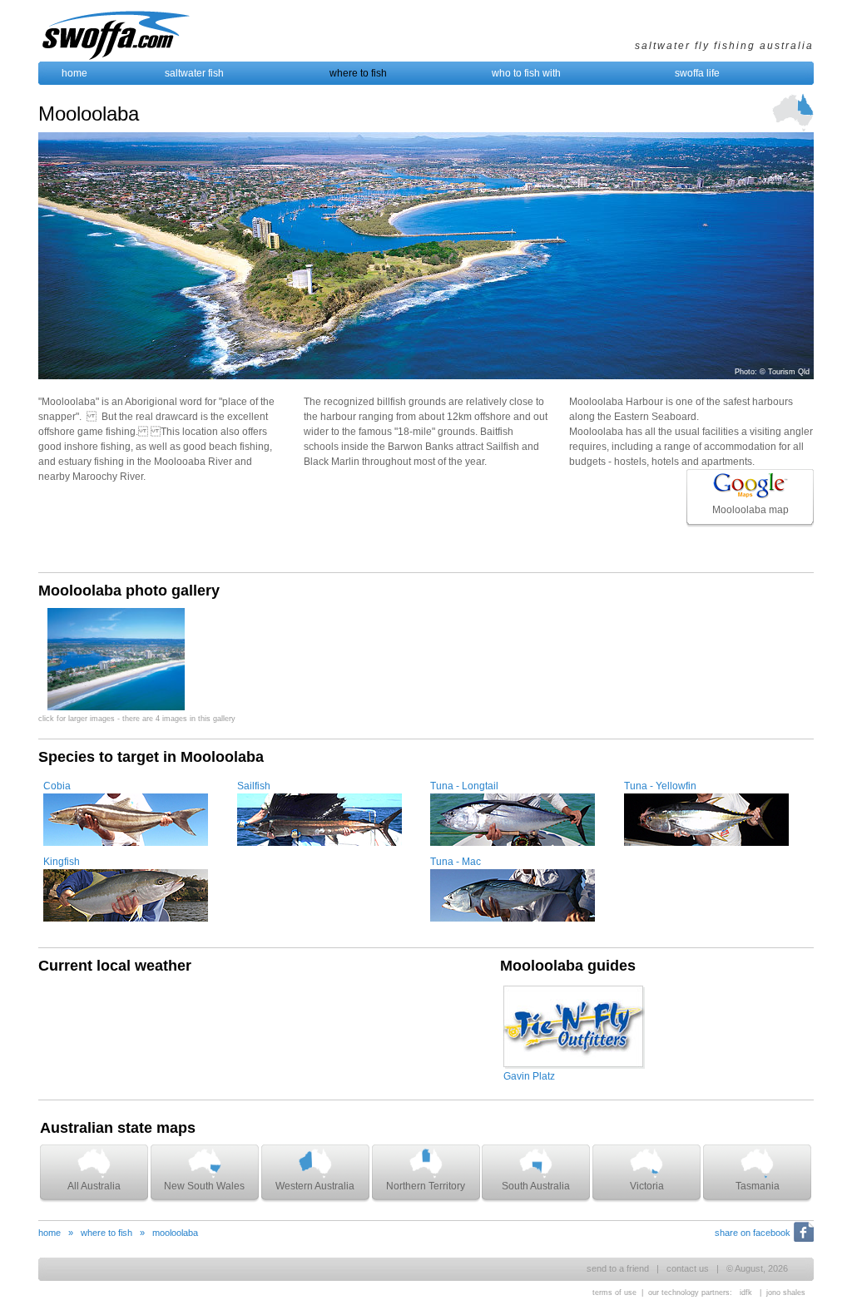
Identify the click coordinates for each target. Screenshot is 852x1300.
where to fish (358, 73)
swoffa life (697, 73)
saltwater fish (194, 73)
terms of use (614, 1292)
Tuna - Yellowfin (660, 786)
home (74, 73)
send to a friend (618, 1268)
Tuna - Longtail (464, 786)
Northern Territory (425, 1186)
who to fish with (526, 73)
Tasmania (758, 1186)
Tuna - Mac (455, 861)
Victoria (647, 1186)
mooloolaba (175, 1233)
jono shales (785, 1292)
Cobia (57, 786)
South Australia (536, 1186)
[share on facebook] (802, 1242)
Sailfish (253, 786)
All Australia (94, 1186)
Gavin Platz (529, 1076)
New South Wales (204, 1186)
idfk (746, 1292)
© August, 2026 (757, 1268)
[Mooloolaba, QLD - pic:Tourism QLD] (116, 707)
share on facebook (752, 1233)
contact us (687, 1268)
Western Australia (314, 1186)
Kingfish (61, 861)
